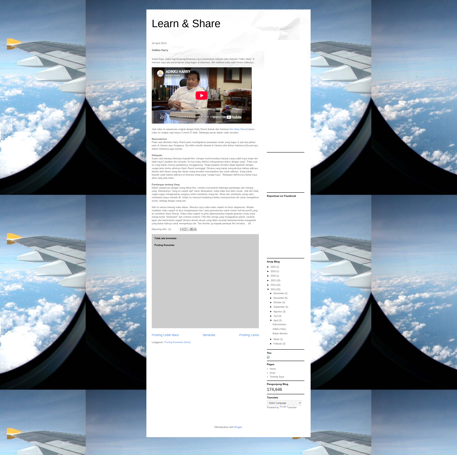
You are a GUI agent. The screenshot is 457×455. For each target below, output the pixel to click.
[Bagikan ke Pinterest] (195, 229)
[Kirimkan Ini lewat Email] (181, 229)
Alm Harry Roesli (238, 129)
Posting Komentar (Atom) (177, 342)
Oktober (277, 302)
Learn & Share (186, 23)
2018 (273, 275)
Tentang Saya (277, 376)
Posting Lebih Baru (165, 335)
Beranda (209, 335)
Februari (278, 343)
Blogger (238, 427)
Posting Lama (249, 335)
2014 (273, 285)
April (276, 320)
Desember (279, 293)
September (279, 307)
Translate (292, 407)
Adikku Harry (279, 329)
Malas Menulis (280, 333)
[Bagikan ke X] (188, 229)
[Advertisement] (281, 96)
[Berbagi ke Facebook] (192, 229)
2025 (273, 267)
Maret (276, 339)
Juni (275, 316)
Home (273, 369)
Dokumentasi (279, 324)
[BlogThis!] (185, 229)
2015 (273, 280)
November (279, 298)
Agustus (278, 311)
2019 (273, 271)
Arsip (272, 372)
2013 (273, 289)
